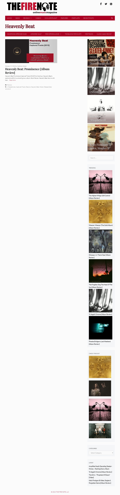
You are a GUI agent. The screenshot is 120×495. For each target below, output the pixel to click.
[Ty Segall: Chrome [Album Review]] (101, 94)
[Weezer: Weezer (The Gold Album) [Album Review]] (100, 377)
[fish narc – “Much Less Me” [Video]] (100, 437)
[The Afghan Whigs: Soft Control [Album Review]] (100, 420)
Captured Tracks (20, 87)
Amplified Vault (36, 34)
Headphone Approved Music (17, 34)
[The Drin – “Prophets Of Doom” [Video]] (101, 122)
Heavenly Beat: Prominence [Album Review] (27, 70)
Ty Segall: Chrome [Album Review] (100, 472)
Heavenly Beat (35, 87)
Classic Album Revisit (104, 34)
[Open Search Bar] (112, 18)
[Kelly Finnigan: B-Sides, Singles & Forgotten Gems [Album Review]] (101, 150)
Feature (28, 87)
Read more (12, 80)
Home (9, 18)
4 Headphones (11, 87)
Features (64, 18)
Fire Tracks (89, 34)
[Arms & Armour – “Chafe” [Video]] (100, 395)
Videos (38, 18)
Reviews (26, 18)
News (17, 18)
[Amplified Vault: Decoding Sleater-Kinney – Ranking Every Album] (101, 65)
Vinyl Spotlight (51, 18)
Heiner (42, 87)
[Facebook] (101, 4)
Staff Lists (76, 18)
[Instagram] (111, 4)
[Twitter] (106, 4)
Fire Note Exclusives (52, 34)
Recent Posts (88, 18)
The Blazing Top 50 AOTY (73, 34)
